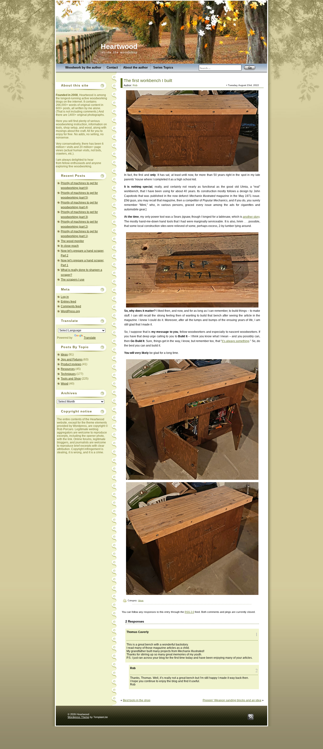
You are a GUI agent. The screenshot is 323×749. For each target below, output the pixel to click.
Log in (65, 297)
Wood (64, 383)
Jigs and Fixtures (72, 359)
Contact (112, 67)
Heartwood (119, 46)
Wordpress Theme (78, 717)
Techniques (68, 374)
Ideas (64, 354)
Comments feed (71, 306)
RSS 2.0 (189, 611)
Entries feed (68, 301)
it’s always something (235, 341)
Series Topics (163, 67)
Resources (68, 369)
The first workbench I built (148, 80)
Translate (90, 337)
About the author (135, 67)
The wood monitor (72, 241)
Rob (135, 85)
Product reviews (71, 364)
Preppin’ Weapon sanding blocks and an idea (232, 700)
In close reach (70, 245)
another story (251, 216)
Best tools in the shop (136, 700)
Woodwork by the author (83, 67)
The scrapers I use (72, 279)
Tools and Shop (71, 378)
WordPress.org (70, 311)
